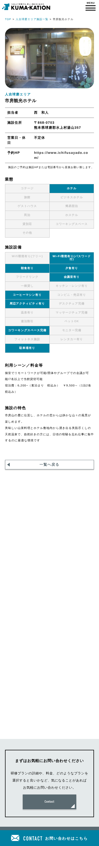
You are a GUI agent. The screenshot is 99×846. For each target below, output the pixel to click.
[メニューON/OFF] (90, 6)
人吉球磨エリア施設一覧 (32, 19)
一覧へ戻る (49, 464)
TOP (8, 19)
